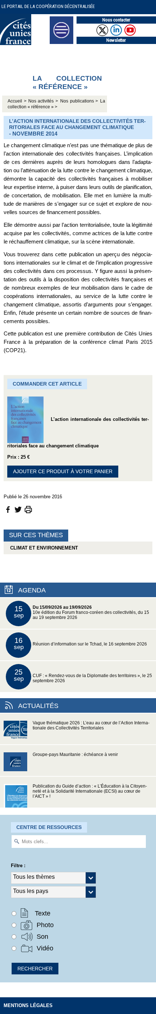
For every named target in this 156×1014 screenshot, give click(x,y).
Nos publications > (79, 101)
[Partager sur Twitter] (18, 509)
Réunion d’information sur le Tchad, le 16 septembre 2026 (80, 643)
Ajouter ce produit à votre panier (62, 471)
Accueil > (18, 101)
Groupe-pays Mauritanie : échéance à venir (75, 754)
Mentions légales (28, 1005)
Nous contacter (116, 20)
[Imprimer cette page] (28, 509)
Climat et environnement (42, 548)
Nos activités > (43, 101)
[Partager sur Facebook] (8, 509)
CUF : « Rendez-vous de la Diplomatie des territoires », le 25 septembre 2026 (83, 675)
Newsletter (116, 40)
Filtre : (18, 865)
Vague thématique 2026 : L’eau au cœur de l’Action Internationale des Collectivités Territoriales (91, 725)
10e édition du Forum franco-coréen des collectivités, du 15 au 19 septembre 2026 (81, 612)
